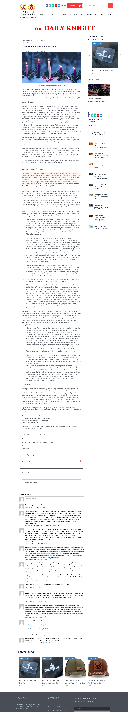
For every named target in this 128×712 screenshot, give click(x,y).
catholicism (32, 442)
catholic (24, 442)
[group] (105, 59)
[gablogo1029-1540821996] (53, 5)
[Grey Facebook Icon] (57, 582)
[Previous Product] (89, 55)
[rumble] (65, 5)
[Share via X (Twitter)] (28, 455)
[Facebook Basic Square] (47, 5)
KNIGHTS (28, 12)
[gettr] (56, 5)
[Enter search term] (110, 5)
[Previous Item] (91, 89)
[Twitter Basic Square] (50, 5)
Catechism (25, 449)
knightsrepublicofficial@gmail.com (57, 569)
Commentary (26, 446)
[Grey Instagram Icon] (61, 582)
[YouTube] (62, 5)
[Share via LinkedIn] (33, 455)
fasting (45, 442)
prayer (39, 442)
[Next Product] (120, 55)
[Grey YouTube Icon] (53, 582)
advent (51, 442)
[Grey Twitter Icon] (49, 582)
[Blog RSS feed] (65, 582)
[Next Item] (107, 89)
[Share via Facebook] (23, 455)
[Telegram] (59, 5)
